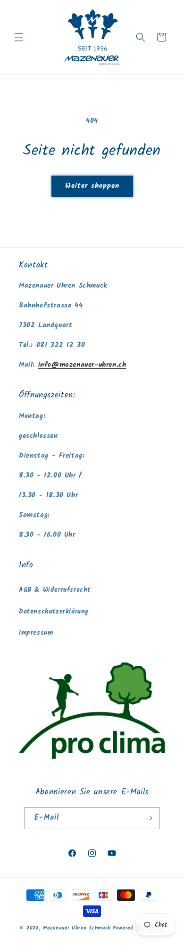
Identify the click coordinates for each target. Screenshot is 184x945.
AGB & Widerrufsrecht (55, 590)
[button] (18, 37)
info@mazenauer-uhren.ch (82, 365)
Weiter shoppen (92, 186)
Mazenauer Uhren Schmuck (76, 928)
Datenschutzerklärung (54, 611)
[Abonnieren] (148, 818)
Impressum (36, 633)
